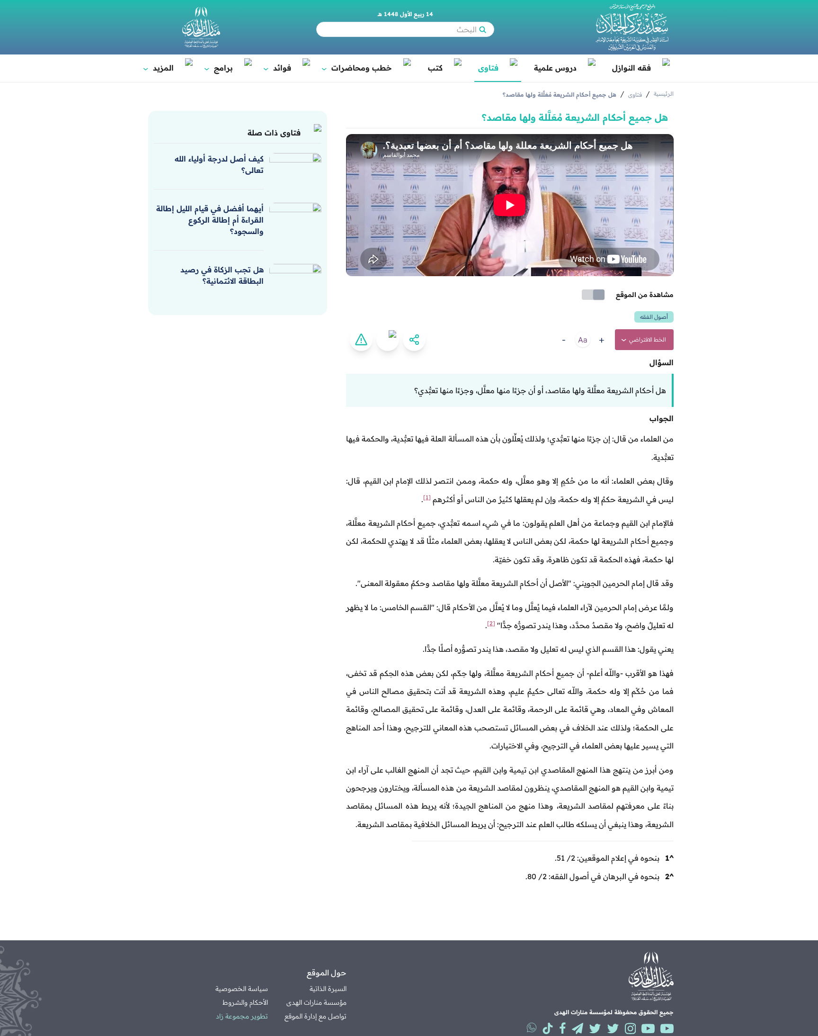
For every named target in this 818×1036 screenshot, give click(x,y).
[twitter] (613, 1028)
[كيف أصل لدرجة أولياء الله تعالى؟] (295, 167)
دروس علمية (555, 67)
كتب (435, 67)
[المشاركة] (414, 339)
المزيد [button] (159, 67)
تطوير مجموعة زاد (242, 1016)
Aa (582, 339)
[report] (361, 339)
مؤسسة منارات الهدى (316, 1002)
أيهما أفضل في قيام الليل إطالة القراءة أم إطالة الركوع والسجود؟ (210, 220)
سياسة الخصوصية (241, 988)
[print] (387, 339)
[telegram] (577, 1028)
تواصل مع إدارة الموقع (316, 1016)
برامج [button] (219, 67)
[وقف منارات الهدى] (201, 27)
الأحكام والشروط (245, 1002)
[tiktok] (547, 1028)
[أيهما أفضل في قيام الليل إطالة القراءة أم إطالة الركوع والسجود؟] (295, 217)
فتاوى (488, 67)
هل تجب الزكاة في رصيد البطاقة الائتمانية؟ (222, 275)
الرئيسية (664, 93)
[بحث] (482, 29)
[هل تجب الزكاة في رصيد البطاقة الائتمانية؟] (295, 278)
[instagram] (630, 1028)
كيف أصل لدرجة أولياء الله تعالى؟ (219, 164)
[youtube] (667, 1028)
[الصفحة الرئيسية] (632, 27)
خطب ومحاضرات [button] (357, 67)
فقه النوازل (631, 67)
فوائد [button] (278, 67)
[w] (531, 1027)
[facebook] (562, 1028)
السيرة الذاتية (328, 988)
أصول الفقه (654, 316)
